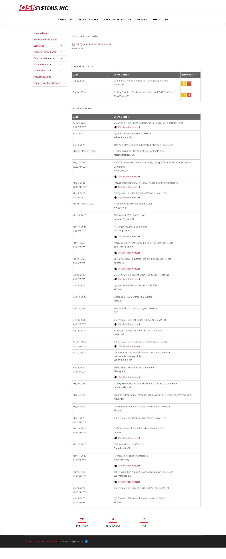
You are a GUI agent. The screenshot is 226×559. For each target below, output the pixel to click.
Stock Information (41, 64)
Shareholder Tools (41, 70)
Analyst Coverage (40, 76)
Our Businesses (87, 19)
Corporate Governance (43, 51)
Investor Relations (117, 19)
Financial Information (42, 58)
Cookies (54, 541)
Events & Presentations (43, 39)
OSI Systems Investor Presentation (93, 44)
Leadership (37, 45)
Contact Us (159, 19)
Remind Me (187, 74)
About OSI (65, 19)
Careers (141, 19)
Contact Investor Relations (45, 82)
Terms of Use (41, 541)
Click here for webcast (129, 127)
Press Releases (39, 33)
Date (75, 74)
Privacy (28, 541)
